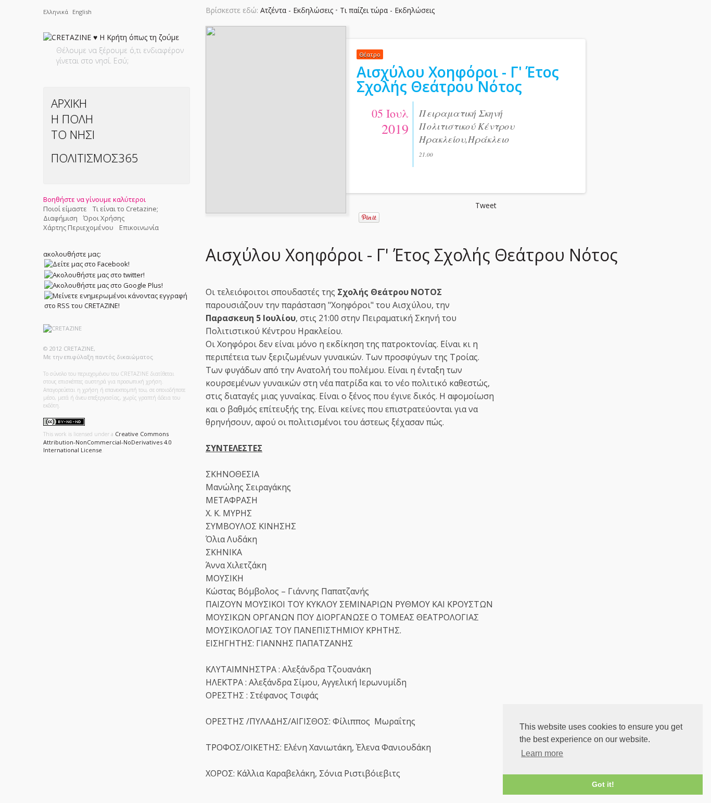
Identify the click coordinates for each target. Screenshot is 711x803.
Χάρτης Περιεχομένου (78, 227)
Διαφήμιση (60, 218)
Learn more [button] (542, 753)
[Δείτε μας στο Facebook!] (87, 264)
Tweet (486, 205)
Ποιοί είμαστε (65, 208)
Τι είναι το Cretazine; (125, 208)
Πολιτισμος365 (94, 157)
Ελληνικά (56, 12)
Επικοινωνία (139, 227)
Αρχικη (69, 103)
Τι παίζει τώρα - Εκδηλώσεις (387, 10)
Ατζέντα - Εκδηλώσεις (296, 10)
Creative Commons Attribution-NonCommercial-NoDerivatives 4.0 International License (107, 442)
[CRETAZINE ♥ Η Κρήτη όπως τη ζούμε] (111, 39)
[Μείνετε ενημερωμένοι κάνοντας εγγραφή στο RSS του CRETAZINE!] (116, 300)
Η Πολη (72, 118)
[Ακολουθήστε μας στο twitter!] (94, 274)
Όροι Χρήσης (103, 218)
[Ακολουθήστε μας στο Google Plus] (103, 285)
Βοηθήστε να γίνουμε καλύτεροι (94, 199)
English (82, 12)
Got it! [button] (603, 784)
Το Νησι (73, 134)
